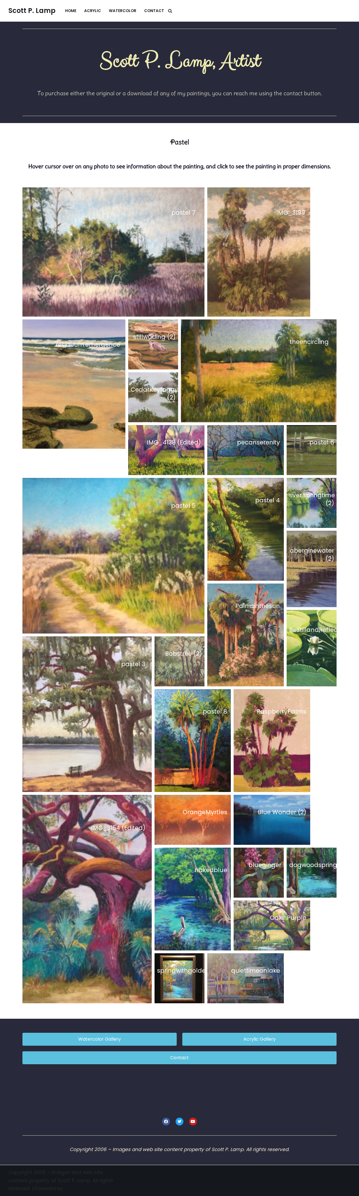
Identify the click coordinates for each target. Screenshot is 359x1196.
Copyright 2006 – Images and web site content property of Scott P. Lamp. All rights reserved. (60, 1180)
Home (70, 10)
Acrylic (92, 10)
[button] (113, 252)
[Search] (170, 11)
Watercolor (122, 10)
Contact (154, 10)
